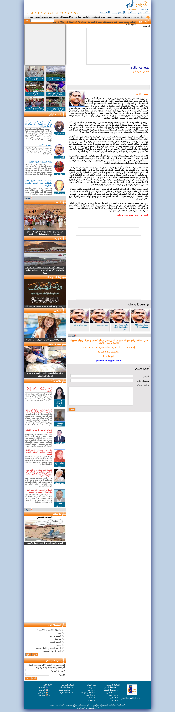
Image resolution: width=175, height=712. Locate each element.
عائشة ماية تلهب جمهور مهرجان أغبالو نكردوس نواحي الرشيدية (55, 94)
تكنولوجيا (86, 17)
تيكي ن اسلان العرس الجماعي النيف (35, 94)
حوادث (110, 17)
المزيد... (71, 336)
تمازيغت (117, 17)
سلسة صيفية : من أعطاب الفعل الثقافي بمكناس (120, 327)
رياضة (136, 17)
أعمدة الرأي (55, 114)
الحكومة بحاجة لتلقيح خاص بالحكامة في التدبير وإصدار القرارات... (38, 183)
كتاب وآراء (56, 380)
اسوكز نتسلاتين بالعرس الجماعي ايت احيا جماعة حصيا (34, 109)
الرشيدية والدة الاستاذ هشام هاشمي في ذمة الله (45, 306)
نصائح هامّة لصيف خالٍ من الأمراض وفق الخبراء (45, 340)
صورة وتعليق (46, 17)
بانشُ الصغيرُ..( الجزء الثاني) (40, 162)
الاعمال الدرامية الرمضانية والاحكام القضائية (39, 431)
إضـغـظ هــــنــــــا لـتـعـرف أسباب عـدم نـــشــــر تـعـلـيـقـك (109, 347)
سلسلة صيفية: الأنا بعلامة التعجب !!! (141, 326)
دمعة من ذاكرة (45, 145)
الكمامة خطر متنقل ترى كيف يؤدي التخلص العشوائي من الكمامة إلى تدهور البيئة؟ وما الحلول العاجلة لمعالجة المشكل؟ (39, 473)
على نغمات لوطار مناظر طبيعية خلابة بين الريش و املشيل (56, 79)
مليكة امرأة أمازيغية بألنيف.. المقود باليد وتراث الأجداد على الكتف (44, 374)
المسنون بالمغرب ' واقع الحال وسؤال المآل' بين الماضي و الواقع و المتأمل (39, 411)
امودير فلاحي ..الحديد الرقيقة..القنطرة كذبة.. (45, 543)
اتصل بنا (112, 698)
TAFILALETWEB (93, 708)
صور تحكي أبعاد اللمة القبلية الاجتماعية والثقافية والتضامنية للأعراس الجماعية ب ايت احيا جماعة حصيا (44, 270)
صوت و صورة (34, 17)
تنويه (114, 700)
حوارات (78, 17)
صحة (103, 17)
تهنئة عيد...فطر (102, 325)
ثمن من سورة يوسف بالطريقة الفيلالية (34, 78)
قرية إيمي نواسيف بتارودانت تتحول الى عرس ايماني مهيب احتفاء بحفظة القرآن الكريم (45, 232)
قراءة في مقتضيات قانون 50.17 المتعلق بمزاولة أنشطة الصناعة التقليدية (39, 452)
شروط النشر (110, 687)
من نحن (112, 695)
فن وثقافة (95, 17)
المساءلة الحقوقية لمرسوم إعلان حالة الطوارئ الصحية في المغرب (39, 491)
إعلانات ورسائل (66, 17)
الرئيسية (146, 26)
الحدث (57, 202)
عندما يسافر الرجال (81, 325)
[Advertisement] (71, 7)
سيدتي (56, 17)
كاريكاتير (56, 514)
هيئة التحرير (111, 692)
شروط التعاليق (109, 690)
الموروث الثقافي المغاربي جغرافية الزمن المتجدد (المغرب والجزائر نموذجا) (39, 389)
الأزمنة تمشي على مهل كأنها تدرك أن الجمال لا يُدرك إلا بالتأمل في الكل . (38, 123)
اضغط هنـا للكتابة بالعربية (108, 352)
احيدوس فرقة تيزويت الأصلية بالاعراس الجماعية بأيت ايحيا (56, 109)
